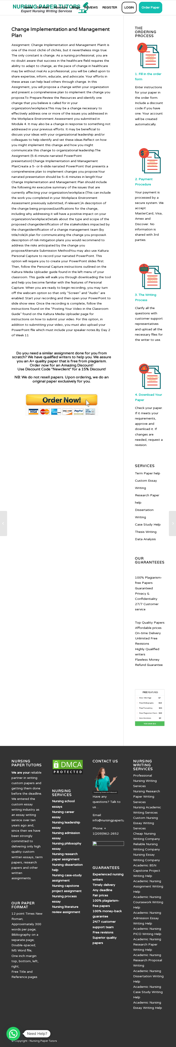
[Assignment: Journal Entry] (3, 523)
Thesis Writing (146, 532)
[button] (13, 1034)
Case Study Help (148, 524)
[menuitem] (28, 7)
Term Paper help (147, 473)
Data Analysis (145, 539)
